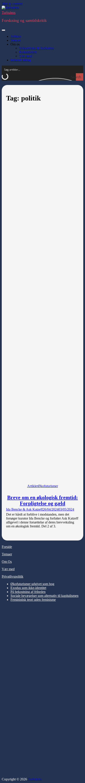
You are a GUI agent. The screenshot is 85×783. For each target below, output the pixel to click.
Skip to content (12, 3)
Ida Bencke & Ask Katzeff (24, 509)
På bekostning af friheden (28, 592)
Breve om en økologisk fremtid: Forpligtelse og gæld (42, 500)
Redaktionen (28, 52)
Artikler (15, 36)
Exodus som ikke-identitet (28, 588)
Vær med (25, 56)
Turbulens (8, 12)
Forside (7, 547)
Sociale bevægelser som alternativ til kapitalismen (44, 596)
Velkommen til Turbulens (36, 48)
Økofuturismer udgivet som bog (32, 584)
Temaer (15, 40)
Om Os (7, 561)
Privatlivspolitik (12, 576)
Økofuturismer (48, 486)
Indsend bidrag (20, 60)
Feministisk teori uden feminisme (33, 599)
